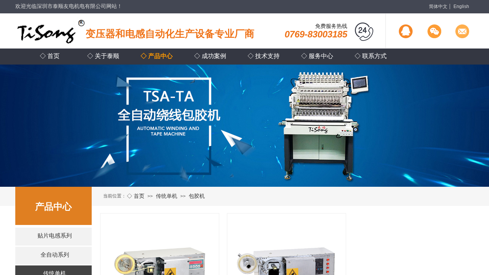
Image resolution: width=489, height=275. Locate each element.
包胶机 (197, 196)
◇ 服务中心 (317, 56)
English (461, 6)
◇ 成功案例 (210, 56)
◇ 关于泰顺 (103, 56)
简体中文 (438, 6)
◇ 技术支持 (264, 56)
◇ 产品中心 (157, 56)
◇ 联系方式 (371, 56)
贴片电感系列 (54, 236)
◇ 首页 (135, 196)
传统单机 (166, 196)
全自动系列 (54, 255)
